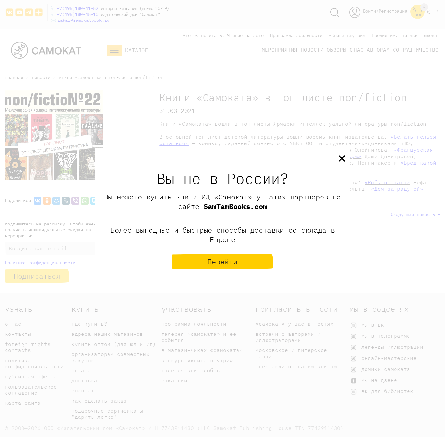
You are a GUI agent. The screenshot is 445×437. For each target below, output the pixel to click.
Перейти (222, 261)
